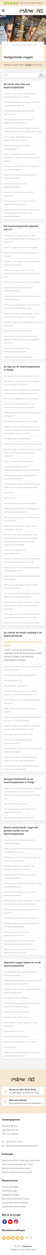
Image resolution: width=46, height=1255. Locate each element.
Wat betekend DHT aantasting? (17, 998)
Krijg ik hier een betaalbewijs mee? (18, 461)
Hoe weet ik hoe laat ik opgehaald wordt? (21, 376)
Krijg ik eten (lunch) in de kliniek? (18, 331)
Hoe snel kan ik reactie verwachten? (19, 817)
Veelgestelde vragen (10, 1195)
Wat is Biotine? (10, 1047)
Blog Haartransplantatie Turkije (15, 1199)
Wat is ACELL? (10, 498)
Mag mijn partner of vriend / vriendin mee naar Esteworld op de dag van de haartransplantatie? (21, 213)
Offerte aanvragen (9, 1191)
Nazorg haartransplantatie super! (16, 1168)
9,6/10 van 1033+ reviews (31, 3)
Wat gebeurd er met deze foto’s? (17, 439)
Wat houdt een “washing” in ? (16, 686)
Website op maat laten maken (23, 1249)
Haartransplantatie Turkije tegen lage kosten (21, 1160)
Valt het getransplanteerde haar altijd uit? (21, 918)
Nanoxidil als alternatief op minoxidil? (20, 1042)
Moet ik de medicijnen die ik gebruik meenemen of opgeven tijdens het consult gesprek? (22, 157)
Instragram (16, 1221)
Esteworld (32, 11)
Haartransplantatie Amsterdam (15, 1203)
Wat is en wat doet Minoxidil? (16, 1036)
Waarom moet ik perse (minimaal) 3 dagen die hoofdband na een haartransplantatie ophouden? (22, 605)
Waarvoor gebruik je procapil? (16, 1012)
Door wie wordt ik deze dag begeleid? (19, 675)
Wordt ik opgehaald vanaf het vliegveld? (21, 247)
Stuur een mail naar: (25, 1101)
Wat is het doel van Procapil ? (16, 1017)
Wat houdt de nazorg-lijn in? (16, 804)
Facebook (4, 1221)
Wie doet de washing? (13, 680)
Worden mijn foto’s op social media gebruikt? (23, 444)
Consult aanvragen (10, 1187)
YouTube (10, 1221)
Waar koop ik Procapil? (13, 1031)
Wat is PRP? (9, 493)
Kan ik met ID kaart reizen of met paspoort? (22, 282)
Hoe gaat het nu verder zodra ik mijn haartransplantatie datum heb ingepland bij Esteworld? (22, 238)
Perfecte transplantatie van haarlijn (17, 1172)
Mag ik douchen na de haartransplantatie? (22, 623)
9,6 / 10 (29, 1238)
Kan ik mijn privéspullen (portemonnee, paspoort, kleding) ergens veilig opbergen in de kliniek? (22, 339)
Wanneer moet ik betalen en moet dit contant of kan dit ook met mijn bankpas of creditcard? (23, 452)
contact (28, 65)
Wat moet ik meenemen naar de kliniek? (21, 399)
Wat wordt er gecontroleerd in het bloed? (21, 421)
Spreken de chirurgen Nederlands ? (18, 357)
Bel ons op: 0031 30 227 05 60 (24, 1091)
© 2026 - (23, 1246)
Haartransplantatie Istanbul (14, 1206)
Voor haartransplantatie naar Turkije (17, 1164)
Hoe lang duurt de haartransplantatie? (20, 503)
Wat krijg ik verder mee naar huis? (18, 734)
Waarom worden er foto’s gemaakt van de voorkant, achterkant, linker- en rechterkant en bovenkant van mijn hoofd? (22, 430)
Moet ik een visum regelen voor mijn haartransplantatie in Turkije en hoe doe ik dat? (22, 273)
